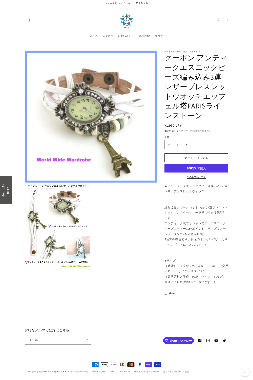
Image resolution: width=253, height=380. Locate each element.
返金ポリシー (98, 371)
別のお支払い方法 (196, 177)
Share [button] (172, 293)
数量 (166, 137)
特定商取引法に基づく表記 (176, 371)
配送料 (168, 130)
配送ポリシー (153, 371)
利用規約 (138, 371)
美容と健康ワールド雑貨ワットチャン (50, 371)
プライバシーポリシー (119, 371)
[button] (29, 20)
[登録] (87, 340)
